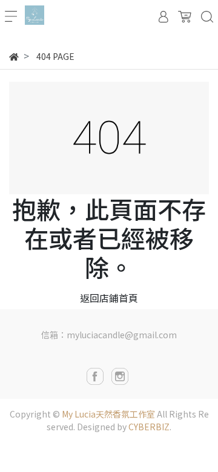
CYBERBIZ (149, 427)
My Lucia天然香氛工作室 (108, 414)
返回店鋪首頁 (109, 297)
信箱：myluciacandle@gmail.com (109, 334)
